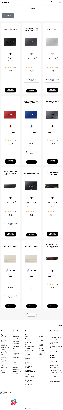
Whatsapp (27, 374)
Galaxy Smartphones (16, 335)
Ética (51, 379)
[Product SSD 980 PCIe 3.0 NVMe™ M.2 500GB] (52, 186)
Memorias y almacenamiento (17, 370)
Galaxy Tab (15, 339)
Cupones (41, 357)
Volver (59, 325)
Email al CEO (28, 384)
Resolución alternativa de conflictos (28, 380)
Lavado (14, 362)
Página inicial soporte (28, 335)
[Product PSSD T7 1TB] (10, 114)
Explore (3, 372)
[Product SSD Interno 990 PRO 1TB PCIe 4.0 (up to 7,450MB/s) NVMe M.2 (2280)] (52, 258)
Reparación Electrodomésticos (30, 370)
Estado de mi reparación (28, 359)
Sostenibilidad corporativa (53, 350)
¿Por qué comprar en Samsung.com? (5, 346)
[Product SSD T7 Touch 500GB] (10, 42)
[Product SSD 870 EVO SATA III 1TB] (31, 186)
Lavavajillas (16, 360)
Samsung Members (41, 345)
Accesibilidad (53, 340)
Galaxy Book (16, 341)
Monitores (15, 367)
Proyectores (16, 351)
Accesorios (15, 373)
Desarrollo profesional (55, 370)
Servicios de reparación (28, 355)
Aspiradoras (16, 364)
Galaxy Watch (16, 343)
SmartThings (4, 357)
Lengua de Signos (29, 376)
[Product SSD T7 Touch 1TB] (52, 42)
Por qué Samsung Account (41, 336)
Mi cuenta (41, 350)
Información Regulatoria (28, 363)
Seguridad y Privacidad (55, 337)
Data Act (3, 370)
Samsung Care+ (3, 360)
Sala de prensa (53, 376)
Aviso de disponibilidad (11, 90)
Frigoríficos (16, 357)
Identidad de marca (55, 367)
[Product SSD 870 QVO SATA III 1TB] (52, 114)
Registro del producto (42, 353)
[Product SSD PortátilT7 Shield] (10, 258)
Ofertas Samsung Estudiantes (4, 351)
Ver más (31, 315)
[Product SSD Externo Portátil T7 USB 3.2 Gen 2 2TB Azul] (31, 114)
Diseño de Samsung (55, 381)
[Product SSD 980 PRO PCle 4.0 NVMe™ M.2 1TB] (10, 186)
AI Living (3, 355)
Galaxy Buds (16, 346)
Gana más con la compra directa (4, 340)
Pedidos (41, 348)
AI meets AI (4, 367)
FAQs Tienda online (28, 343)
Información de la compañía (54, 362)
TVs (14, 348)
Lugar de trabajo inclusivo (54, 343)
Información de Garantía (29, 351)
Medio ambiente (54, 335)
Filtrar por (8, 15)
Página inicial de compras (4, 335)
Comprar (31, 90)
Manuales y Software (28, 339)
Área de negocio (54, 365)
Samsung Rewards (41, 341)
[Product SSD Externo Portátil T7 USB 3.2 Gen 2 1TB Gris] (31, 42)
